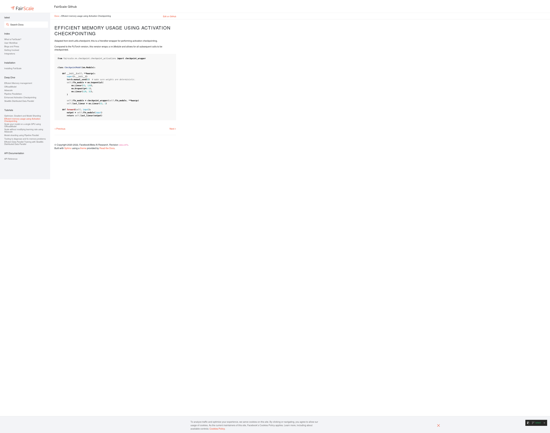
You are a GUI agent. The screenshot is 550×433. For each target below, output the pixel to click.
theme (83, 148)
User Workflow (10, 43)
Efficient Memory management (18, 83)
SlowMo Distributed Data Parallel (19, 101)
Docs (57, 15)
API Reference (10, 159)
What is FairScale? (12, 39)
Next (172, 128)
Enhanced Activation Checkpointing (20, 97)
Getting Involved (11, 50)
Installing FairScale (12, 68)
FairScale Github (65, 6)
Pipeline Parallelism (13, 94)
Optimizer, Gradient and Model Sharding (22, 116)
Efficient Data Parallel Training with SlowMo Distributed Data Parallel (23, 143)
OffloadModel (10, 86)
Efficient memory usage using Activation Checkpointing (22, 120)
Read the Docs (107, 148)
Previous (60, 128)
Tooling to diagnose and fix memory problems (25, 139)
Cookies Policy (217, 428)
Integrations (9, 53)
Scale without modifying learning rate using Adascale (23, 130)
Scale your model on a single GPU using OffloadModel (22, 125)
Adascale (8, 90)
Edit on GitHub (169, 16)
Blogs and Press (11, 46)
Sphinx (67, 148)
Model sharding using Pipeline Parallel (21, 135)
